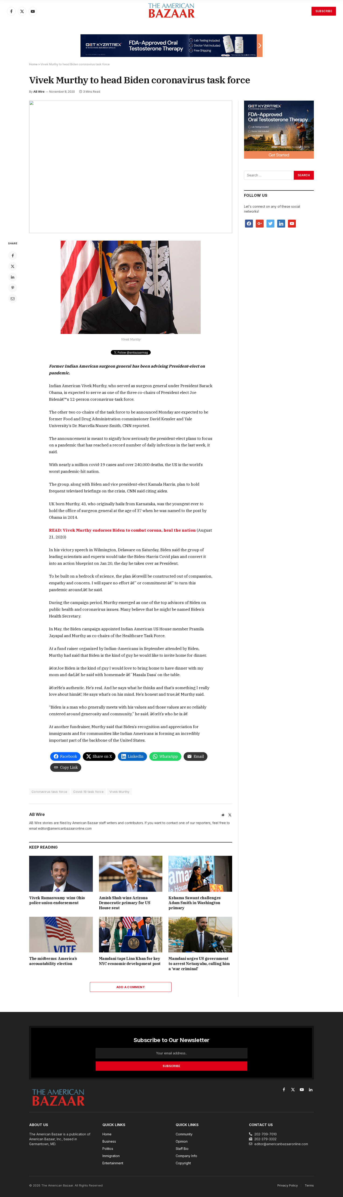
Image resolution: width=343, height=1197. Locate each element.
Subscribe (323, 11)
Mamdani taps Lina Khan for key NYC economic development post (130, 961)
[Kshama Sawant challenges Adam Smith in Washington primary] (200, 874)
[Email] (12, 298)
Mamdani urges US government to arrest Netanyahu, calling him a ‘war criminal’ (199, 963)
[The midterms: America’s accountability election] (61, 934)
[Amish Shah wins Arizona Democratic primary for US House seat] (131, 874)
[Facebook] (12, 255)
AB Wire (39, 91)
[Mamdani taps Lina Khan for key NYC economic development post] (131, 934)
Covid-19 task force (88, 791)
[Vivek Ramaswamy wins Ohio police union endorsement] (61, 874)
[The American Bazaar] (171, 11)
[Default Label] (281, 223)
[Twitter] (12, 266)
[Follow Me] (270, 223)
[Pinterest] (12, 287)
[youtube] (292, 223)
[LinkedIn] (12, 277)
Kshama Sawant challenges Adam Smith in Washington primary (194, 902)
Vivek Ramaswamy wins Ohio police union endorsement (57, 900)
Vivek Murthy (119, 791)
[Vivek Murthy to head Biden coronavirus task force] (130, 167)
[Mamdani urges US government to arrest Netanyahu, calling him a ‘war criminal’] (200, 934)
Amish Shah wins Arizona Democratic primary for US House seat (124, 902)
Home (33, 64)
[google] (260, 223)
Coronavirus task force (49, 791)
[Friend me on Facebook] (249, 223)
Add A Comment (130, 987)
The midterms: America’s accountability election (53, 961)
